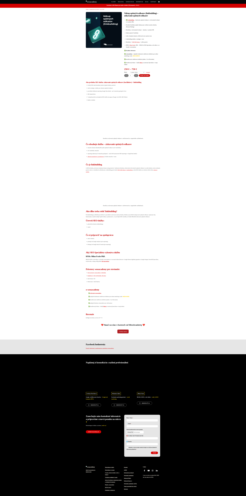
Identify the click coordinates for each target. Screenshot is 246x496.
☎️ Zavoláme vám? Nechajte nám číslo (134, 435)
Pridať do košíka (144, 75)
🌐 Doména (129, 441)
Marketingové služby (94, 9)
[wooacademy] (91, 2)
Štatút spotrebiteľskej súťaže (130, 486)
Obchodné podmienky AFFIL (130, 483)
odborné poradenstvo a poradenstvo (96, 156)
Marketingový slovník (109, 470)
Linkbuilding (131, 20)
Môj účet (126, 489)
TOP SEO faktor (136, 42)
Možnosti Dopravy (128, 481)
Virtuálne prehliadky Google (111, 477)
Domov (87, 9)
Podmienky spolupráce (110, 490)
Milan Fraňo (132, 45)
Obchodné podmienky (129, 475)
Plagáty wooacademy (109, 484)
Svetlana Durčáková (92, 393)
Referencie (139, 1)
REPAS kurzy (108, 487)
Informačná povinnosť (129, 472)
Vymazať (148, 72)
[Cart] (159, 2)
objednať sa (95, 405)
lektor (141, 62)
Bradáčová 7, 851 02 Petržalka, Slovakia (97, 275)
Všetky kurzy (123, 331)
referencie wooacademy (96, 293)
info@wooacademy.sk (93, 431)
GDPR (125, 470)
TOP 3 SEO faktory (121, 170)
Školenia (121, 1)
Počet (125, 72)
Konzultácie (130, 1)
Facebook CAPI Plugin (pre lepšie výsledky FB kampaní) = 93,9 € (123, 5)
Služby (113, 1)
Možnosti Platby (127, 478)
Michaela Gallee (116, 393)
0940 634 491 (88, 472)
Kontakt (153, 1)
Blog (146, 1)
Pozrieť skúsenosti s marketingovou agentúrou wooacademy (100, 348)
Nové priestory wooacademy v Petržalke (97, 272)
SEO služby (102, 9)
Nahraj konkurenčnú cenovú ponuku (134, 429)
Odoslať (154, 452)
